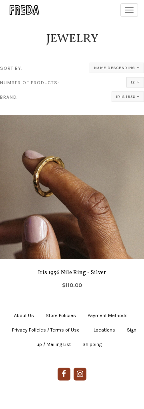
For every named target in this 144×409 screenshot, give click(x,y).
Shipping (92, 344)
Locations (104, 330)
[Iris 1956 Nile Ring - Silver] (72, 204)
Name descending (114, 67)
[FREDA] (21, 10)
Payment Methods (108, 315)
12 (133, 82)
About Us (24, 315)
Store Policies (61, 315)
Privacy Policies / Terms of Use (46, 330)
